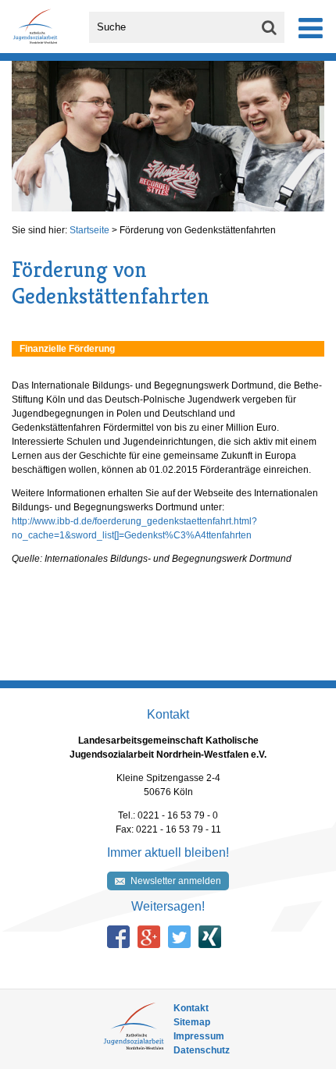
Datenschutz (201, 1050)
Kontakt (191, 1008)
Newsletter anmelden (175, 880)
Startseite (89, 230)
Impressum (198, 1036)
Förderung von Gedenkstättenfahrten (198, 230)
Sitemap (191, 1022)
